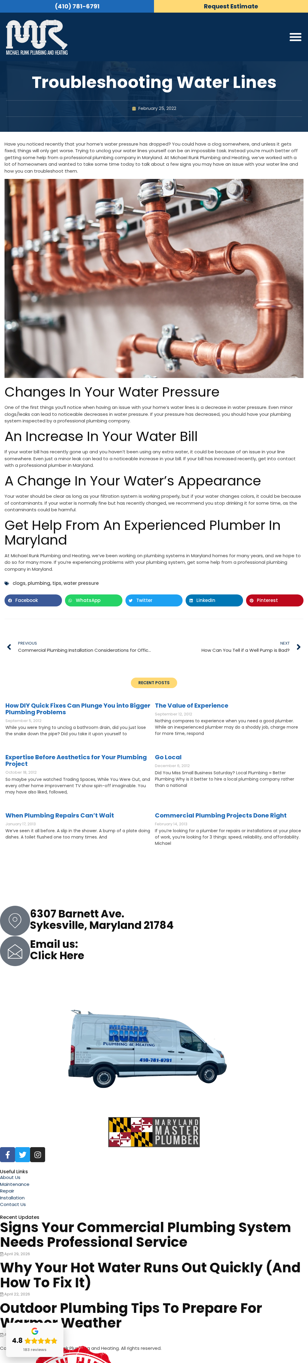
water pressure (81, 583)
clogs (19, 583)
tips (56, 583)
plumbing (39, 583)
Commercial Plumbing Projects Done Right (221, 815)
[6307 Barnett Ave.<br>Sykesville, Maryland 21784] (15, 921)
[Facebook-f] (7, 1154)
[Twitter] (22, 1154)
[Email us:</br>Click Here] (15, 951)
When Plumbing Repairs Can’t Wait (59, 815)
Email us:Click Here (57, 950)
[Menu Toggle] (295, 36)
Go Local (168, 757)
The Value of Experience (191, 705)
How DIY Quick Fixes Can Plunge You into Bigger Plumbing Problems (77, 708)
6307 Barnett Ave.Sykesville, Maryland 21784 (102, 919)
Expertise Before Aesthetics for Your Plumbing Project (76, 760)
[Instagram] (37, 1154)
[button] (33, 600)
